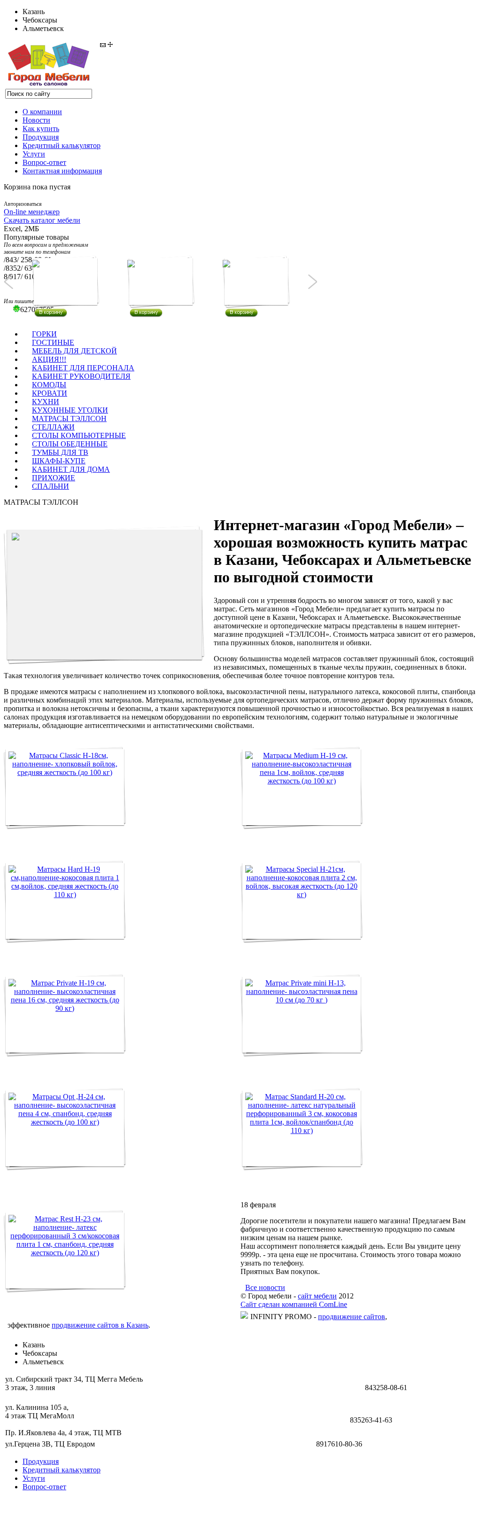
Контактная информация (62, 171)
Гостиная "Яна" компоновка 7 (62, 290)
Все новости (265, 1287)
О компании (42, 112)
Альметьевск (43, 28)
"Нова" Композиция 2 (250, 290)
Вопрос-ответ (44, 162)
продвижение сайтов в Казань (100, 1325)
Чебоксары (40, 20)
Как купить (41, 129)
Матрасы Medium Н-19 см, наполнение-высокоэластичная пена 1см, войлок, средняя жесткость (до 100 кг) (359, 842)
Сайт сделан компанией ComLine (293, 1304)
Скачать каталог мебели (42, 220)
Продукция (41, 137)
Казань (34, 12)
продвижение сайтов (351, 1317)
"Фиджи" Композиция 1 (155, 290)
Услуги (34, 154)
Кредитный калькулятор (62, 145)
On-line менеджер (32, 212)
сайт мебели (317, 1296)
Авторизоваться (23, 204)
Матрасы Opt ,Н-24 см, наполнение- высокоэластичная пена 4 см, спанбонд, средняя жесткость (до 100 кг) (118, 1183)
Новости (36, 120)
